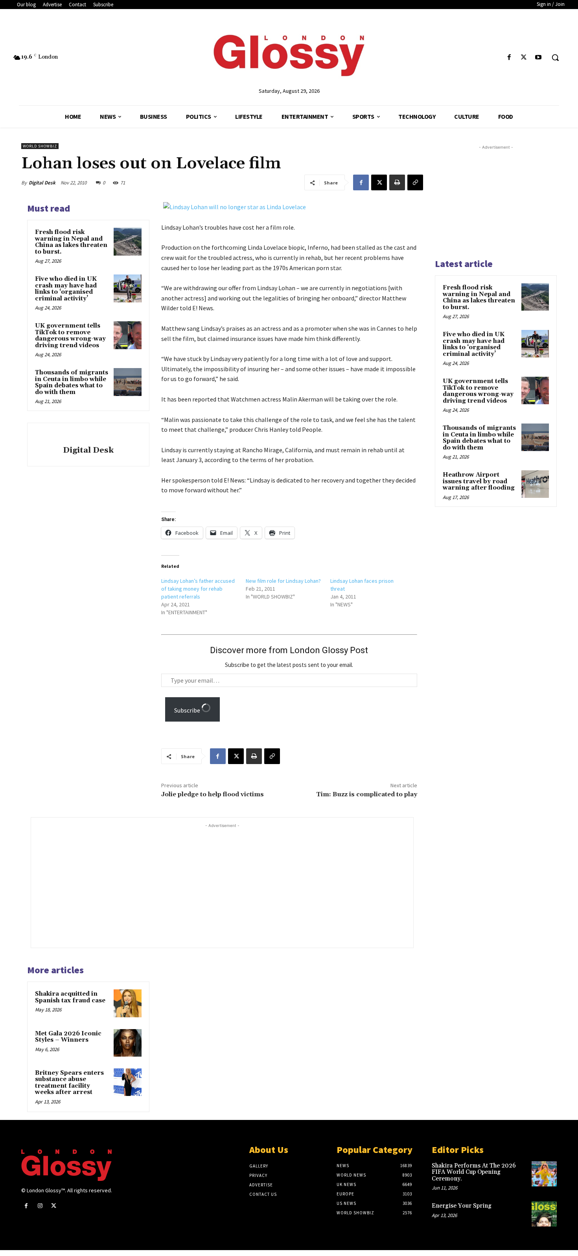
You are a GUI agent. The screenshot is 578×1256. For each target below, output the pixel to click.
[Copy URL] (415, 182)
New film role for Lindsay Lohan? (283, 580)
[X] (524, 57)
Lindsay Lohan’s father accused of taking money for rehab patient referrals (198, 588)
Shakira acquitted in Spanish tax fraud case (70, 997)
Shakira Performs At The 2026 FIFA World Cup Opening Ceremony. (474, 1172)
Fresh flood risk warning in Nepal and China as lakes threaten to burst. (71, 242)
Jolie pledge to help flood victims (212, 794)
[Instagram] (40, 1206)
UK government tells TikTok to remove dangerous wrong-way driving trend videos (70, 335)
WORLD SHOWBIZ (40, 146)
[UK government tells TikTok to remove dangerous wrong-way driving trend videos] (127, 335)
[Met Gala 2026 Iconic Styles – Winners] (127, 1043)
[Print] (397, 182)
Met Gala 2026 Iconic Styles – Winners (68, 1037)
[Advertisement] (237, 885)
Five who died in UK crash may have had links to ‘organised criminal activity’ (66, 288)
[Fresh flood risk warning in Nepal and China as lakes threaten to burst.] (127, 241)
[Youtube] (538, 57)
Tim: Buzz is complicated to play (366, 794)
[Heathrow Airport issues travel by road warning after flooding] (535, 484)
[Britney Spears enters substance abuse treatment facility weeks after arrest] (127, 1082)
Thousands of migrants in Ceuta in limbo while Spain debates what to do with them (71, 382)
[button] (555, 57)
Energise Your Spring (461, 1206)
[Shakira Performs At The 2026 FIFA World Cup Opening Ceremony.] (544, 1173)
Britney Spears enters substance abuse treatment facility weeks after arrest (69, 1082)
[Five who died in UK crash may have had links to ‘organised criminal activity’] (127, 288)
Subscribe (187, 710)
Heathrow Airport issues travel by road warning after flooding (479, 481)
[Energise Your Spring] (544, 1214)
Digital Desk (42, 182)
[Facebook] (509, 57)
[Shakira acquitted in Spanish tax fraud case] (127, 1003)
